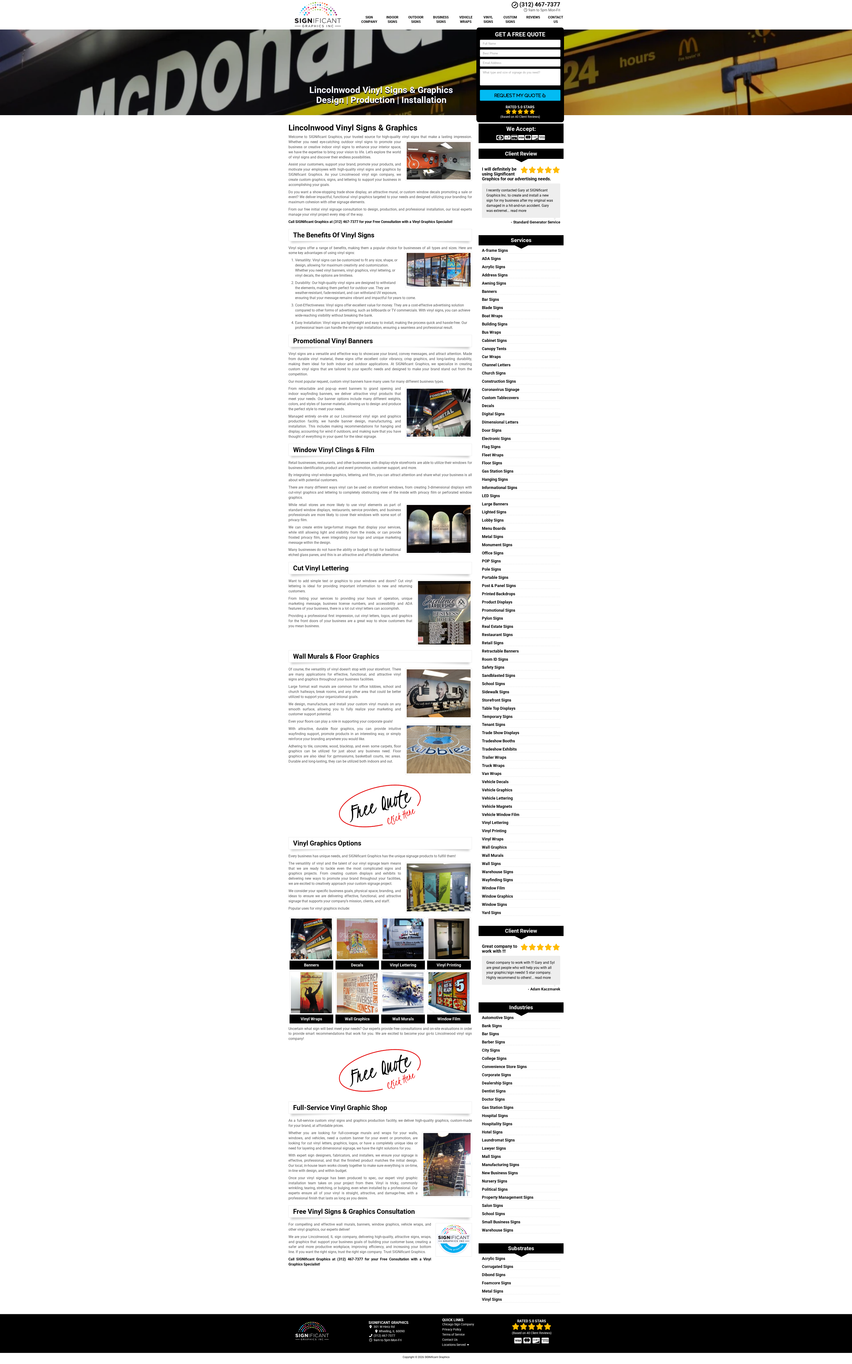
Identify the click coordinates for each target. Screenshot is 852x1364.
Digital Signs (493, 414)
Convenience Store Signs (504, 1066)
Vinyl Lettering (495, 822)
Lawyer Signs (494, 1148)
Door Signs (491, 430)
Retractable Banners (500, 651)
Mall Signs (491, 1156)
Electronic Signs (496, 438)
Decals (488, 405)
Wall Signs (491, 863)
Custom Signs (510, 19)
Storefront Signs (496, 700)
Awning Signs (494, 283)
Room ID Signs (495, 659)
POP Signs (491, 561)
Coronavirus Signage (500, 389)
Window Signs (494, 904)
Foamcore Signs (496, 1283)
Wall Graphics (494, 847)
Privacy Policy (451, 1329)
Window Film (493, 888)
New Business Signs (500, 1173)
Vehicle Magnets (497, 806)
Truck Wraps (493, 765)
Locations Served (454, 1344)
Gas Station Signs (497, 471)
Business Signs (441, 19)
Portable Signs (495, 577)
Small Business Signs (501, 1222)
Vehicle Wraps (465, 19)
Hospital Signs (495, 1115)
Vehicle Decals (495, 781)
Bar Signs (490, 299)
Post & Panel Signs (499, 585)
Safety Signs (493, 667)
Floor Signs (492, 463)
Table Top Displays (498, 708)
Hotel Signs (492, 1132)
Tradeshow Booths (498, 741)
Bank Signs (492, 1025)
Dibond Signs (493, 1274)
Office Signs (492, 553)
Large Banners (495, 504)
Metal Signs (492, 536)
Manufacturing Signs (500, 1164)
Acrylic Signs (493, 266)
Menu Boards (494, 528)
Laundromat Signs (498, 1140)
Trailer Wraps (494, 757)
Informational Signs (499, 487)
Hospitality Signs (497, 1124)
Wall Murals (492, 855)
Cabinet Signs (494, 340)
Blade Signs (492, 307)
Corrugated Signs (497, 1266)
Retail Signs (492, 643)
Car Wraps (491, 356)
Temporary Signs (497, 716)
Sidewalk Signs (495, 692)
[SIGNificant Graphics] (320, 1331)
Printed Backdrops (498, 593)
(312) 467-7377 (539, 4)
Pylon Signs (492, 618)
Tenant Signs (493, 724)
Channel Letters (496, 365)
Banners (489, 291)
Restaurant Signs (497, 634)
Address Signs (495, 275)
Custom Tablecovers (500, 397)
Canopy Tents (494, 348)
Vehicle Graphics (497, 790)
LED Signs (491, 495)
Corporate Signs (496, 1074)
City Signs (491, 1050)
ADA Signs (491, 258)
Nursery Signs (494, 1181)
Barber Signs (493, 1042)
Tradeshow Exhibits (499, 749)
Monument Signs (497, 544)
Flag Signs (491, 446)
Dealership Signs (497, 1083)
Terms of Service (453, 1334)
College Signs (494, 1058)
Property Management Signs (507, 1197)
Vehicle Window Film (500, 814)
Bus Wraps (491, 332)
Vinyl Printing (494, 830)
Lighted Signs (494, 512)
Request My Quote (518, 95)
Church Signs (494, 373)
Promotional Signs (498, 610)
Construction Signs (499, 381)
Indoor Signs (392, 19)
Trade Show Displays (500, 732)
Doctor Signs (493, 1099)
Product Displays (497, 602)
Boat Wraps (492, 315)
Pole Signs (491, 569)
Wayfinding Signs (497, 879)
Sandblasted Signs (498, 675)
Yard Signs (491, 912)
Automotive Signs (498, 1017)
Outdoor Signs (416, 19)
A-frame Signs (495, 250)
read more (518, 211)
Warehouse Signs (497, 871)
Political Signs (495, 1189)
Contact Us (555, 19)
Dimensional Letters (500, 422)
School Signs (493, 683)
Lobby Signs (493, 520)
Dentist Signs (494, 1091)
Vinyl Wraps (492, 839)
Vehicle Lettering (497, 798)
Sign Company (369, 19)
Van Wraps (491, 773)
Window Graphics (497, 896)
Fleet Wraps (492, 455)
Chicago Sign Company (458, 1324)
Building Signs (494, 324)
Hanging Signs (495, 479)
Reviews (533, 17)
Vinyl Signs (488, 19)
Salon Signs (492, 1205)
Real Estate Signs (497, 626)
